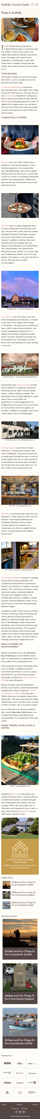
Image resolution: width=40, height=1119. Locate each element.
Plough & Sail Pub (23, 385)
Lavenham (9, 96)
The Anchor (5, 226)
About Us (35, 1104)
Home (4, 1104)
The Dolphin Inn (6, 317)
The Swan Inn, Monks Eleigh (11, 87)
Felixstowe (5, 162)
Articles (19, 1104)
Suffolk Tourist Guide (23, 1116)
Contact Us (15, 1108)
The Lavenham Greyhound (10, 578)
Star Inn (14, 794)
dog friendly (25, 811)
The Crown (5, 514)
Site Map (24, 1108)
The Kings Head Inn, (8, 448)
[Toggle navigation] (37, 4)
